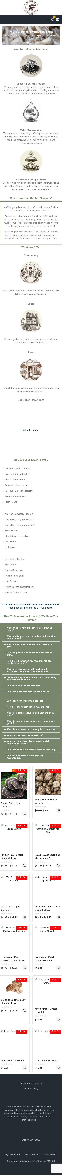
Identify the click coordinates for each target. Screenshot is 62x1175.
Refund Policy (31, 1088)
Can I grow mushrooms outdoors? (26, 701)
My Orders (30, 1154)
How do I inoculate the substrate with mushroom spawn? (28, 742)
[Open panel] (5, 19)
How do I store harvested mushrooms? (28, 707)
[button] (31, 629)
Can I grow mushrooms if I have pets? (28, 691)
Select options (24, 813)
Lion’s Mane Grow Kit (46, 1060)
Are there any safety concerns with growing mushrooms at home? (31, 678)
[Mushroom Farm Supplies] (31, 7)
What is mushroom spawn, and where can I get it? (31, 722)
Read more (58, 967)
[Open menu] (58, 19)
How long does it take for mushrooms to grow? (29, 653)
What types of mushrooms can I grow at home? (29, 629)
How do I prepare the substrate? (25, 735)
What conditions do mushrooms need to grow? (29, 645)
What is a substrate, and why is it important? (32, 729)
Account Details (48, 1154)
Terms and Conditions (31, 1083)
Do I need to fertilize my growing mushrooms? (25, 756)
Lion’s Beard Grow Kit (12, 1060)
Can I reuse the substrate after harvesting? (31, 749)
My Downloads (12, 1154)
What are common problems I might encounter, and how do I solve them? (27, 670)
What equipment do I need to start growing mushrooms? (31, 637)
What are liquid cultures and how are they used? (30, 714)
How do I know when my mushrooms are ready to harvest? (29, 662)
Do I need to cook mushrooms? (24, 685)
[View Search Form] (31, 19)
